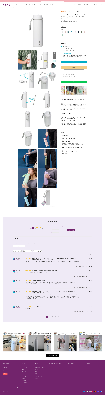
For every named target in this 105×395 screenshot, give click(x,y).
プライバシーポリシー (39, 376)
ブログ (79, 4)
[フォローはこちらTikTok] (14, 387)
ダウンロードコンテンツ (26, 374)
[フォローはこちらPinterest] (8, 387)
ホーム (4, 7)
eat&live (23, 378)
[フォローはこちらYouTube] (11, 387)
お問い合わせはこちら (72, 365)
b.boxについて (24, 367)
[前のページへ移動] (44, 316)
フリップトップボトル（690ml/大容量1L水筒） (13, 7)
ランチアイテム (34, 4)
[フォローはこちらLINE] (17, 387)
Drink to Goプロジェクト (26, 376)
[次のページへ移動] (61, 316)
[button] (62, 90)
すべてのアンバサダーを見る (52, 355)
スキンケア (21, 4)
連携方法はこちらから (52, 365)
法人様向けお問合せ (86, 4)
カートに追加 (74, 61)
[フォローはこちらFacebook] (3, 387)
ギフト (67, 4)
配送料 (66, 21)
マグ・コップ (27, 4)
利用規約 (36, 369)
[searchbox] (16, 251)
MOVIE (23, 369)
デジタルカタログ (73, 4)
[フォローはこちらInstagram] (6, 387)
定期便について (38, 373)
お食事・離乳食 (45, 4)
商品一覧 (23, 365)
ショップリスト (24, 382)
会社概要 (36, 378)
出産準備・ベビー (53, 4)
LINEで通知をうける (74, 81)
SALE (17, 4)
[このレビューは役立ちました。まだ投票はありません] (89, 266)
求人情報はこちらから (91, 365)
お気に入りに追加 (74, 67)
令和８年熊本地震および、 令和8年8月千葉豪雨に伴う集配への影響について (52, 1)
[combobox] (27, 251)
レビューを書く (71, 230)
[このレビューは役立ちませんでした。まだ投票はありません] (91, 266)
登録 (5, 373)
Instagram (24, 380)
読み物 (23, 373)
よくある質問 (24, 384)
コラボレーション (61, 4)
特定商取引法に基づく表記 (39, 367)
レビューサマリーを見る (74, 11)
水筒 (40, 4)
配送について (37, 371)
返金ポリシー (37, 374)
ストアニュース (24, 371)
